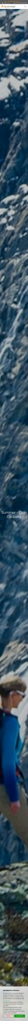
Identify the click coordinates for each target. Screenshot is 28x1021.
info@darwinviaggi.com (14, 1)
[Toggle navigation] (25, 6)
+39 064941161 (7, 3)
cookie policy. (6, 1000)
